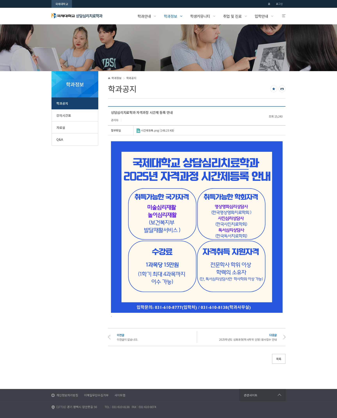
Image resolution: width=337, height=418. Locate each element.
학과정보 (116, 78)
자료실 (60, 127)
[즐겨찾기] (273, 88)
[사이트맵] (282, 15)
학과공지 (62, 103)
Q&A (59, 139)
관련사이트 (250, 395)
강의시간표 (63, 115)
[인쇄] (282, 88)
